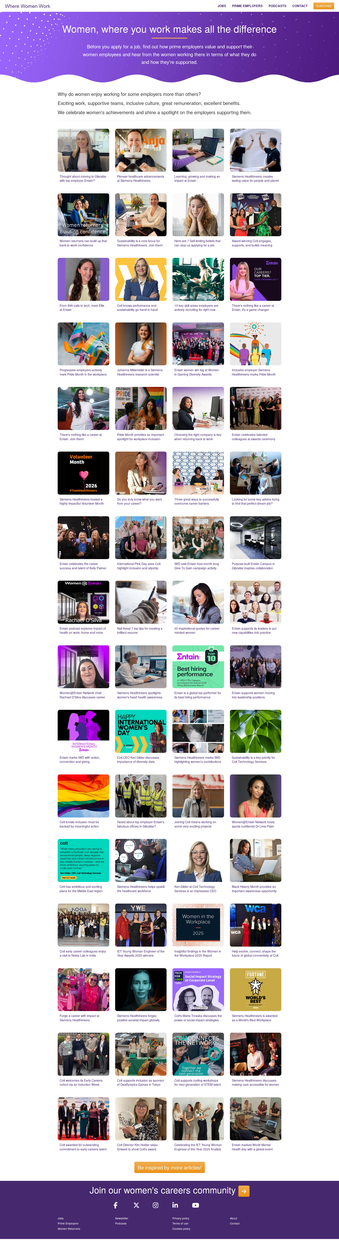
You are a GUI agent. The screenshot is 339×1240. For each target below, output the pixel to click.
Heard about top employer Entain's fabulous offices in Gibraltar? (140, 824)
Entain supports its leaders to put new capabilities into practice (254, 630)
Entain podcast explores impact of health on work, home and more (83, 630)
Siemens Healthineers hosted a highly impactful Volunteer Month (82, 501)
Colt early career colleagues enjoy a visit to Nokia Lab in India (83, 953)
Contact (235, 1223)
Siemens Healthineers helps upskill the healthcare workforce (141, 888)
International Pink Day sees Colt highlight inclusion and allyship (138, 565)
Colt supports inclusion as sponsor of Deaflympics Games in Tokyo (140, 1082)
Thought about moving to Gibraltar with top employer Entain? (83, 178)
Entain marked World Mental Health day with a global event (252, 1147)
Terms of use (180, 1223)
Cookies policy (181, 1229)
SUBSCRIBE (324, 6)
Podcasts (121, 1223)
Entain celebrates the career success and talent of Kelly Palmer (83, 565)
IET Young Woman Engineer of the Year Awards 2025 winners (141, 953)
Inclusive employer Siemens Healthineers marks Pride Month (254, 372)
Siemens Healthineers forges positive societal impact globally (138, 1017)
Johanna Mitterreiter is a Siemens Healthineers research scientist (140, 372)
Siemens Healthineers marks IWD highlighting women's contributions (197, 759)
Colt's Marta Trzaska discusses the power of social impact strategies (198, 1017)
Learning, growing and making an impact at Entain (197, 178)
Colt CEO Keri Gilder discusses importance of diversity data (138, 759)
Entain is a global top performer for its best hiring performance (197, 695)
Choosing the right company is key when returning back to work (197, 436)
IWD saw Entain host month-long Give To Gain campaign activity (196, 565)
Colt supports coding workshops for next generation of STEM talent (197, 1082)
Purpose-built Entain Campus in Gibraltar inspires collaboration (253, 565)
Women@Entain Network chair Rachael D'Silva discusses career (82, 695)
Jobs (61, 1218)
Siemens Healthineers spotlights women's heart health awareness (139, 695)
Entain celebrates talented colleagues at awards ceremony (253, 436)
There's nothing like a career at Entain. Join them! (81, 436)
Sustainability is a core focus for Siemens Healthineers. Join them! (140, 243)
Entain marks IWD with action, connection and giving (80, 759)
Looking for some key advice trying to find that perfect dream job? (255, 501)
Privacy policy (180, 1218)
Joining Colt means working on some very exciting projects (195, 824)
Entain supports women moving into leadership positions (253, 695)
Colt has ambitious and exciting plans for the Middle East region (81, 888)
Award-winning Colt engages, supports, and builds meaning (252, 243)
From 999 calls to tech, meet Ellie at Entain (82, 307)
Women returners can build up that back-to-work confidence (83, 243)
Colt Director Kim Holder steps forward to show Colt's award (137, 1147)
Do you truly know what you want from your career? (139, 501)
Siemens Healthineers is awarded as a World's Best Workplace (255, 1017)
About (233, 1218)
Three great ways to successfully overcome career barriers (196, 501)
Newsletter (121, 1218)
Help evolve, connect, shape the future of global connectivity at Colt (255, 953)
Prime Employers (68, 1223)
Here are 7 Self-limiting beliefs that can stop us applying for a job (197, 243)
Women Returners (69, 1229)
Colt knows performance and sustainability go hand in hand (137, 307)
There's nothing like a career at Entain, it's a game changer (253, 307)
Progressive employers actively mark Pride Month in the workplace (83, 372)
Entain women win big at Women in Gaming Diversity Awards (196, 372)
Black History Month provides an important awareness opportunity (254, 888)
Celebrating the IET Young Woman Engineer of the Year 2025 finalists (198, 1147)
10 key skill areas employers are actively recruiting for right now (196, 307)
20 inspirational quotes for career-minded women (197, 630)
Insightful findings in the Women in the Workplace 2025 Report (197, 953)
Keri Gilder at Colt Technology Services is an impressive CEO (195, 888)
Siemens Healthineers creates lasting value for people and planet (255, 178)
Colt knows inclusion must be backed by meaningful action (79, 824)
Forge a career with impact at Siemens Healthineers (79, 1017)
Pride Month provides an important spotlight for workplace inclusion (140, 436)
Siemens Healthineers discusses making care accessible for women (255, 1082)
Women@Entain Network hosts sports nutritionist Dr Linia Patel (253, 824)
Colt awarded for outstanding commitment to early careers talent (83, 1147)
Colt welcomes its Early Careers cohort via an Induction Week (81, 1082)
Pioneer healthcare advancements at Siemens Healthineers (140, 178)
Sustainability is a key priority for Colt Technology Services (253, 759)
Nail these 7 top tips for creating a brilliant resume (139, 630)
